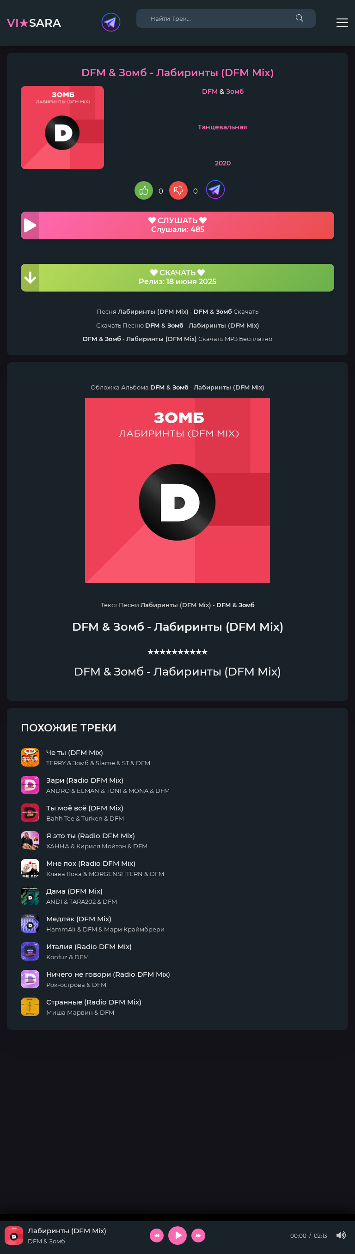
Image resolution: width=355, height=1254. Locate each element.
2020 (223, 163)
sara (34, 23)
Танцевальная (222, 127)
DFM (210, 91)
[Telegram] (110, 23)
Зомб (235, 91)
